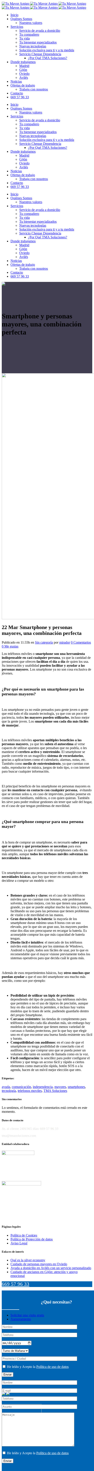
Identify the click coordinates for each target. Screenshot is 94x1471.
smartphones (76, 1087)
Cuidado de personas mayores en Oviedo (38, 1264)
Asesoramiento (20, 1319)
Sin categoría (44, 642)
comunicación (21, 1087)
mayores (60, 1087)
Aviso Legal (18, 1243)
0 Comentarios (81, 642)
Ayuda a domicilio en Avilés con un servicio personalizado (50, 1268)
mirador (64, 642)
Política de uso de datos (52, 1367)
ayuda (6, 1087)
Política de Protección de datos (31, 1239)
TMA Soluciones (55, 1091)
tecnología (9, 1091)
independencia (43, 1087)
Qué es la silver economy (27, 1260)
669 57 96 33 (15, 1284)
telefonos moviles (30, 1091)
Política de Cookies (23, 1235)
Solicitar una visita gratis (27, 1315)
